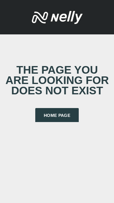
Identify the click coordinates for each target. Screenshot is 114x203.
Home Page (57, 115)
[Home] (57, 16)
